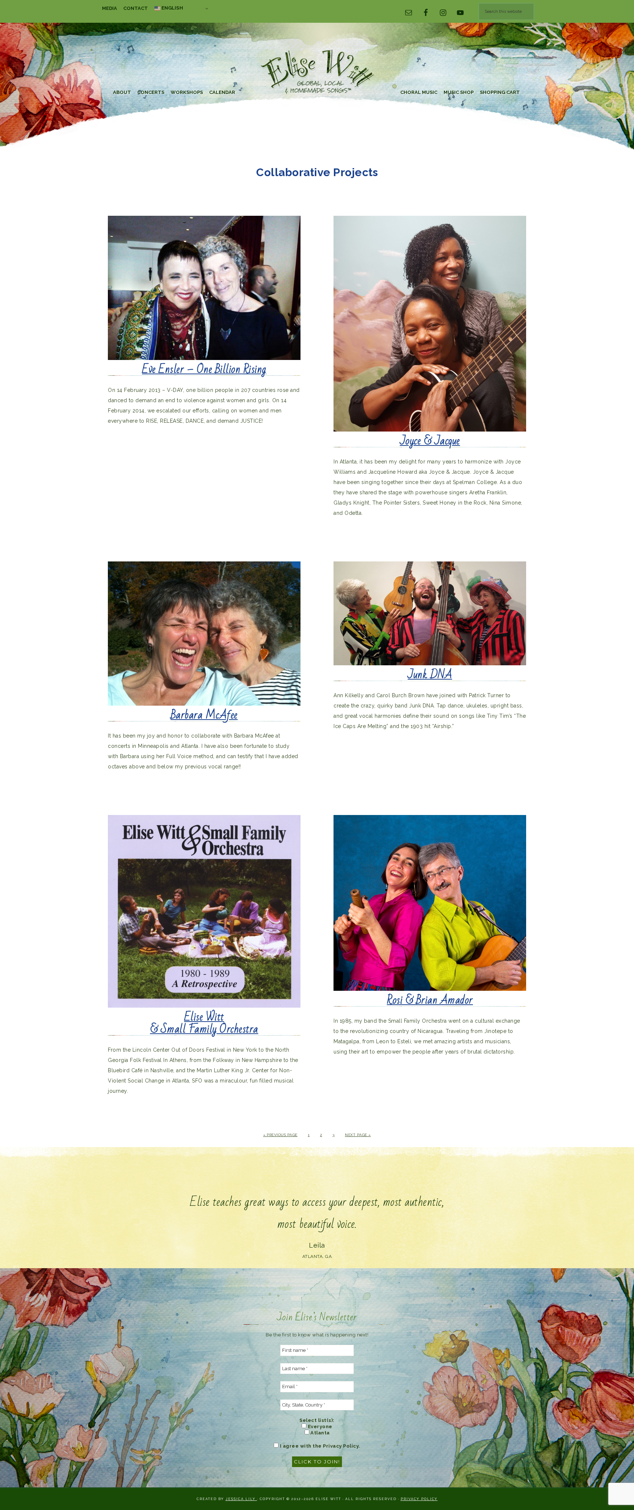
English (171, 8)
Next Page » (358, 1135)
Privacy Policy (419, 1499)
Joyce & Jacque (430, 441)
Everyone (319, 1426)
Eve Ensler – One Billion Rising (204, 369)
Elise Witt (317, 72)
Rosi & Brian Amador (430, 1000)
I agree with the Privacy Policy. (319, 1446)
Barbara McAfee (204, 715)
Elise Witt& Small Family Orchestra (204, 1023)
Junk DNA (430, 675)
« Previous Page (280, 1135)
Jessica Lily (241, 1499)
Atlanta (319, 1433)
